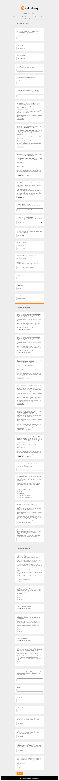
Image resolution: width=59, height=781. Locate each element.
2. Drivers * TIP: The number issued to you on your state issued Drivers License (29, 206)
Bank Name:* (20, 677)
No (20, 597)
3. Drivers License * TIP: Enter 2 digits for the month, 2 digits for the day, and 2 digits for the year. (29, 219)
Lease (20, 491)
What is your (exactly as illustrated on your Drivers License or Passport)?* (29, 66)
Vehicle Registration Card (25, 497)
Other (20, 581)
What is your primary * (29, 79)
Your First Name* (21, 45)
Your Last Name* (21, 55)
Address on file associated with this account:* (27, 707)
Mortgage (21, 493)
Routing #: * (20, 697)
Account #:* (19, 687)
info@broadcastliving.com (26, 33)
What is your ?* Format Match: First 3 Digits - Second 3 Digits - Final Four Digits (29, 244)
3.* (21, 285)
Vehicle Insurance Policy (25, 495)
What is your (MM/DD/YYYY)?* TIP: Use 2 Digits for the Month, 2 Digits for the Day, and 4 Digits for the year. (29, 231)
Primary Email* (29, 32)
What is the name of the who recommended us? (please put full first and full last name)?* (29, 92)
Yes (20, 595)
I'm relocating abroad (24, 579)
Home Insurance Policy (25, 489)
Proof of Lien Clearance (22, 638)
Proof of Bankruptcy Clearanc (24, 606)
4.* (20, 295)
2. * (19, 275)
